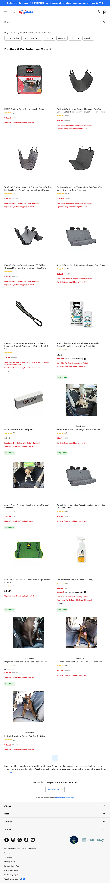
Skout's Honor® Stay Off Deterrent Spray (75, 579)
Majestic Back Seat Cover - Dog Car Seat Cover (25, 736)
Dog (6, 32)
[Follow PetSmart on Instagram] (13, 840)
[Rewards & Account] (14, 12)
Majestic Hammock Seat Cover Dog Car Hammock (79, 662)
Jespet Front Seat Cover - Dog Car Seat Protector (78, 429)
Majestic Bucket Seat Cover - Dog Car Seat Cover (26, 662)
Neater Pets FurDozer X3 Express (18, 429)
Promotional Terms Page (64, 798)
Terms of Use (9, 857)
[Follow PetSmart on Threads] (19, 840)
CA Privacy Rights (11, 875)
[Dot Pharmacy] (93, 839)
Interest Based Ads (11, 866)
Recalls (7, 853)
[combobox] (55, 22)
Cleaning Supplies (19, 32)
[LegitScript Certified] (74, 839)
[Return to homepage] (26, 12)
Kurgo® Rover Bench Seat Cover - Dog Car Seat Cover (81, 265)
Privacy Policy (9, 862)
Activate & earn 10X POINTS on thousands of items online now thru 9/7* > (55, 3)
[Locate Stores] (98, 12)
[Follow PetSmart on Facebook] (6, 840)
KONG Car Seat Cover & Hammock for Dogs (24, 109)
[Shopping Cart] (104, 12)
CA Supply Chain (11, 870)
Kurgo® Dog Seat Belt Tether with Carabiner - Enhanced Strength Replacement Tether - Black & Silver (26, 346)
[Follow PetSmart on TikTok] (26, 840)
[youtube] (33, 840)
